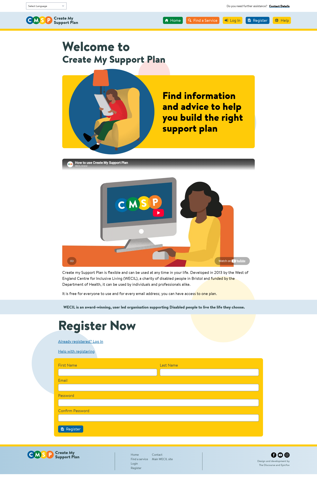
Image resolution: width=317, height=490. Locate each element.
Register (260, 20)
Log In (235, 20)
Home (175, 20)
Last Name (169, 365)
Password (66, 395)
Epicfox (285, 465)
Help (285, 20)
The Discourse (267, 465)
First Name (67, 365)
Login (134, 463)
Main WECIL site (162, 459)
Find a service (139, 459)
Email (63, 380)
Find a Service (205, 20)
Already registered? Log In (80, 341)
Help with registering (76, 351)
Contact (157, 454)
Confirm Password (73, 410)
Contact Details (279, 6)
